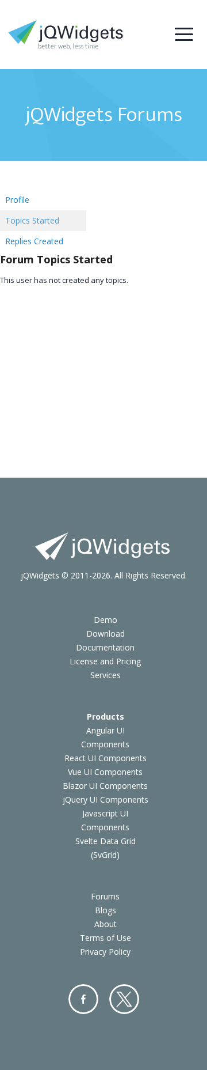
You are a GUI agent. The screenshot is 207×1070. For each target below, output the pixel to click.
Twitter (124, 999)
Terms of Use (105, 937)
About (105, 923)
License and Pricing (105, 661)
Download (105, 633)
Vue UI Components (105, 771)
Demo (105, 619)
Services (105, 675)
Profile (17, 199)
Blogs (105, 910)
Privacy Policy (105, 951)
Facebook (83, 999)
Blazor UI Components (105, 785)
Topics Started (32, 220)
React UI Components (105, 758)
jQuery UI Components (105, 799)
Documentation (105, 647)
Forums (105, 896)
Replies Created (34, 241)
